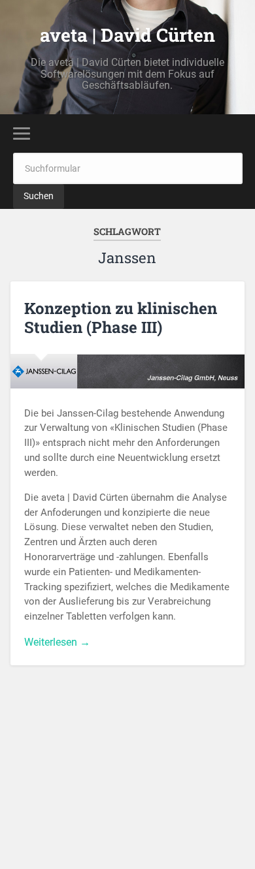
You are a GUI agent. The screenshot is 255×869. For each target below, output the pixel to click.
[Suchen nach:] (128, 168)
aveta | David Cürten (127, 35)
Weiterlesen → (57, 642)
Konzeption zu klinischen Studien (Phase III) (120, 318)
